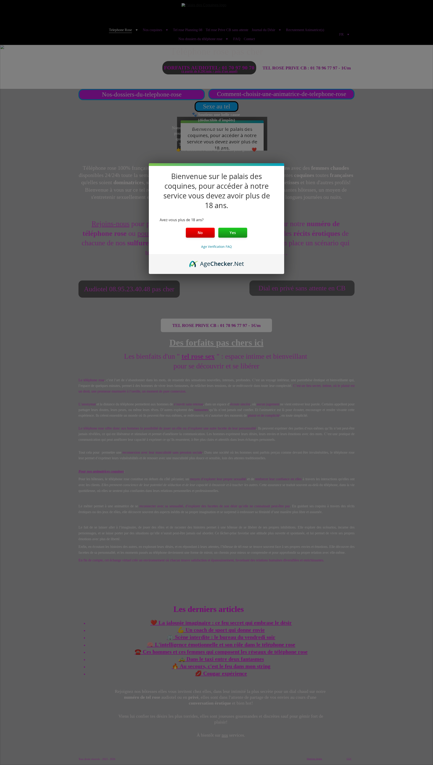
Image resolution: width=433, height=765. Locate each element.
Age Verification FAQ (216, 246)
